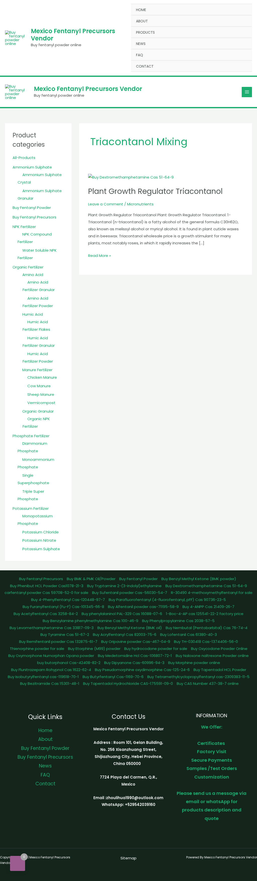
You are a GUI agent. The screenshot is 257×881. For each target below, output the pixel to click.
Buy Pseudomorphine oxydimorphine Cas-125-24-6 (142, 669)
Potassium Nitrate (39, 540)
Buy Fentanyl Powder (32, 207)
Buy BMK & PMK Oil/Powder (91, 578)
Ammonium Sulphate (32, 167)
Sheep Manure (40, 394)
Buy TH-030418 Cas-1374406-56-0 (206, 641)
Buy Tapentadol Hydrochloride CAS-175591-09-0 (128, 683)
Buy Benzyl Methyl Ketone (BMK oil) (129, 627)
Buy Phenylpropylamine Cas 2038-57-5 (178, 620)
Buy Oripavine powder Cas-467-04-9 (135, 641)
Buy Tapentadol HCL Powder (220, 669)
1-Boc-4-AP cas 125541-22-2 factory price (204, 613)
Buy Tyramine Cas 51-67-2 (64, 634)
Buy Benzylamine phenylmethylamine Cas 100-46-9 (90, 620)
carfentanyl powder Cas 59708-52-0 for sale (46, 592)
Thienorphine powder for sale (37, 648)
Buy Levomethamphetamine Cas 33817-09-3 (52, 627)
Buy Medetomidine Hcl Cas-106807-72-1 (135, 655)
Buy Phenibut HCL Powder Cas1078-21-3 (46, 585)
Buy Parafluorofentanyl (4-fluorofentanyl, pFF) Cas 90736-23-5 (167, 599)
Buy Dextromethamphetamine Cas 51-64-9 (206, 585)
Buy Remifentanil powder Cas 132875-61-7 (58, 641)
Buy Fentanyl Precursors (34, 217)
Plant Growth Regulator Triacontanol (155, 191)
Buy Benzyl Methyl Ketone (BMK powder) (198, 578)
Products (145, 32)
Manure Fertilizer (37, 369)
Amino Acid (32, 274)
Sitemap (128, 858)
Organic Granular (38, 411)
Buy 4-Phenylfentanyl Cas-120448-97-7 (68, 599)
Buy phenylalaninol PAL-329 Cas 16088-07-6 (122, 613)
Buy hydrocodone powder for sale (155, 648)
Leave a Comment (105, 204)
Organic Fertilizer (28, 267)
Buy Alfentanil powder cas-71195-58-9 (143, 606)
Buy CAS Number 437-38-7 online (208, 683)
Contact (145, 66)
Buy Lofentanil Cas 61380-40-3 (188, 634)
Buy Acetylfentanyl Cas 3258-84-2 (46, 613)
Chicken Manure (42, 377)
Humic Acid (32, 314)
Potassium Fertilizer (31, 508)
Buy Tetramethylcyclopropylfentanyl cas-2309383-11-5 (198, 676)
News (141, 43)
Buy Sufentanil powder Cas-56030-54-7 (129, 592)
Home (141, 9)
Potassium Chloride (40, 532)
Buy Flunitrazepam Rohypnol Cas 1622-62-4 (51, 669)
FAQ (139, 55)
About (142, 21)
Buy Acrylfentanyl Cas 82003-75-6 (124, 634)
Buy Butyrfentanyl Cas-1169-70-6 (113, 676)
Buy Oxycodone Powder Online (219, 648)
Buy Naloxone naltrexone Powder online (212, 655)
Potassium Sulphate (41, 549)
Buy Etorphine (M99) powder (94, 648)
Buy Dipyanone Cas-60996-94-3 (134, 662)
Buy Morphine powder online (194, 662)
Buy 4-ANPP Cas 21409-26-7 (208, 606)
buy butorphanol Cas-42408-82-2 (68, 662)
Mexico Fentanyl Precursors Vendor (73, 34)
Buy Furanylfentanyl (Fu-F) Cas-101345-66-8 (63, 606)
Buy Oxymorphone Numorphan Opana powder (51, 655)
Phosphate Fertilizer (31, 435)
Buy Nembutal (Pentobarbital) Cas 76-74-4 (206, 627)
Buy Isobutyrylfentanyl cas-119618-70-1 (43, 676)
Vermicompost (41, 402)
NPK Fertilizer (24, 226)
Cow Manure (39, 386)
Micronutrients (140, 204)
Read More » (99, 255)
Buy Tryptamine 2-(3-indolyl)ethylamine (124, 585)
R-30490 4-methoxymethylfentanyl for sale (211, 592)
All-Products (24, 157)
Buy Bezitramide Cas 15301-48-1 (49, 683)
